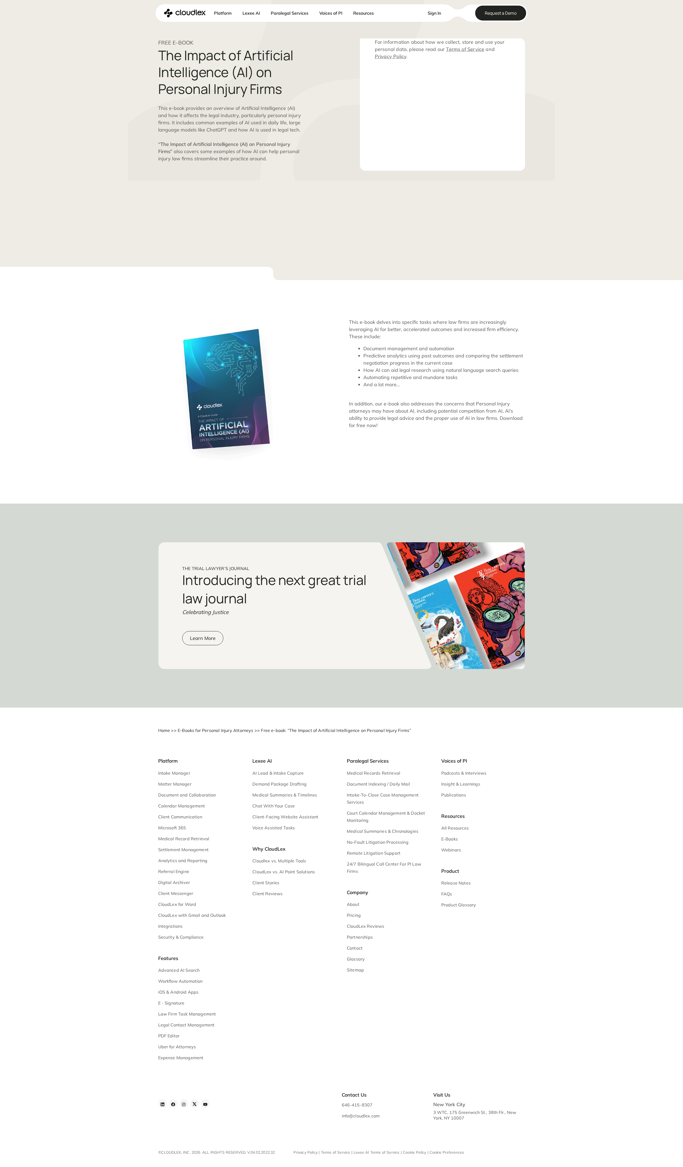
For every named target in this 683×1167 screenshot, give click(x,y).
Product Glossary (458, 904)
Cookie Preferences (446, 1152)
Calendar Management (181, 805)
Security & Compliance (181, 937)
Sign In (434, 13)
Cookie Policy (414, 1152)
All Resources (455, 828)
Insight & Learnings (460, 784)
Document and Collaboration (187, 795)
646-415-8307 (357, 1105)
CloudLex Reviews (365, 926)
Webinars (451, 850)
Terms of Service (465, 49)
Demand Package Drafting (279, 784)
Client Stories (265, 882)
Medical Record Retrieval (183, 838)
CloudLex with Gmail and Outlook (192, 915)
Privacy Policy (391, 56)
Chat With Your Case (273, 805)
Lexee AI (251, 13)
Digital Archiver (174, 882)
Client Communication (180, 816)
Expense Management (181, 1057)
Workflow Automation (180, 981)
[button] (414, 10)
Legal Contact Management (186, 1024)
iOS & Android (172, 992)
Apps (193, 992)
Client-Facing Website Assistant (285, 816)
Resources (363, 13)
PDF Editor (169, 1035)
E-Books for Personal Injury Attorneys (215, 730)
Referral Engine (173, 871)
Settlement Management (183, 849)
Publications (453, 795)
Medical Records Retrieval (373, 773)
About (353, 904)
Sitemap (355, 970)
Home (164, 730)
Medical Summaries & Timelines (284, 795)
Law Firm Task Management (187, 1014)
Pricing (354, 915)
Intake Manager (174, 773)
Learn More (203, 638)
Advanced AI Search (179, 970)
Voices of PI (330, 13)
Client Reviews (267, 893)
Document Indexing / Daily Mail (378, 784)
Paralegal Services (289, 13)
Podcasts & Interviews (463, 773)
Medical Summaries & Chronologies (382, 831)
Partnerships (360, 937)
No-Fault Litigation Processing (377, 842)
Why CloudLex (268, 849)
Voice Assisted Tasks (273, 827)
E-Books (449, 839)
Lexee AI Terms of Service (376, 1152)
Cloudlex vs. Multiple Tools (279, 860)
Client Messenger (175, 893)
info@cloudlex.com (361, 1115)
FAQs (446, 894)
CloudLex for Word (177, 904)
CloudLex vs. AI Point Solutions (283, 871)
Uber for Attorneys (177, 1046)
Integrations (170, 926)
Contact (355, 948)
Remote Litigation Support (373, 853)
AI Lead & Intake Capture (278, 773)
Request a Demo (501, 13)
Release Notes (456, 883)
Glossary (356, 959)
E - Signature (171, 1003)
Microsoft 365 (172, 827)
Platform (223, 13)
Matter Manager (175, 784)
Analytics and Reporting (183, 860)
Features (168, 958)
